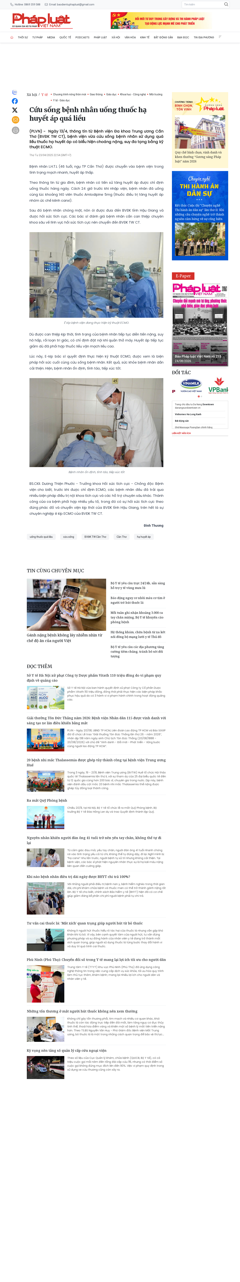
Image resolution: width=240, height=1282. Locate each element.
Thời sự (23, 37)
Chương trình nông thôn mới (69, 94)
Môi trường (155, 94)
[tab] (199, 396)
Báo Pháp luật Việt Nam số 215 (198, 356)
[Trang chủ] (11, 37)
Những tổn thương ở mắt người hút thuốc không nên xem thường (82, 1011)
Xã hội (116, 37)
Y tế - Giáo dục (61, 100)
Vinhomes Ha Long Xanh (188, 414)
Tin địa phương (204, 37)
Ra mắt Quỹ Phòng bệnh (47, 800)
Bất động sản (163, 37)
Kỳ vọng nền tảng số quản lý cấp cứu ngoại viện (66, 1050)
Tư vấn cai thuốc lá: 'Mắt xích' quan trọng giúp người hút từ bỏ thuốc (85, 923)
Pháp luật (100, 37)
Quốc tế (65, 37)
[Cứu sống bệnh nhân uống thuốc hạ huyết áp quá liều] (41, 20)
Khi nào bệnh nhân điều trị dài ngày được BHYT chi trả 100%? (78, 876)
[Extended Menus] (220, 36)
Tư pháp (37, 37)
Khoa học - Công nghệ (133, 94)
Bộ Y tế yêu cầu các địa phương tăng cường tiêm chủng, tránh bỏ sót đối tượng (137, 651)
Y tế (44, 94)
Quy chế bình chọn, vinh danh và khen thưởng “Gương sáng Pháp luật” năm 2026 (198, 156)
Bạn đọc (183, 37)
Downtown (208, 404)
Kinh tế (144, 37)
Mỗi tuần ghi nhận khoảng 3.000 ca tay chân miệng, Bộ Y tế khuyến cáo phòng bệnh (137, 617)
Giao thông (96, 94)
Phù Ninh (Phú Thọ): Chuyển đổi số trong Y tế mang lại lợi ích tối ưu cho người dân (96, 959)
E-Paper (183, 276)
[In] (15, 130)
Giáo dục (111, 94)
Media (51, 37)
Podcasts (82, 37)
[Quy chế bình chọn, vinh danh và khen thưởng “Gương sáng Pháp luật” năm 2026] (200, 132)
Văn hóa (130, 37)
